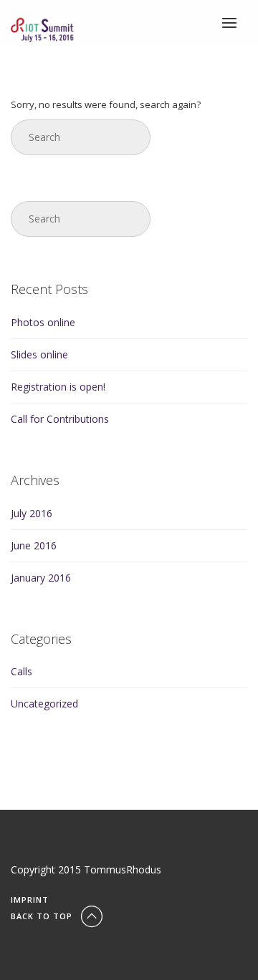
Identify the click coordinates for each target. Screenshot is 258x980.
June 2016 (34, 545)
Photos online (43, 322)
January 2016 (41, 577)
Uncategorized (44, 703)
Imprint (30, 899)
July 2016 (31, 513)
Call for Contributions (60, 419)
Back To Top (43, 916)
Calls (21, 671)
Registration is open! (58, 386)
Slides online (39, 354)
